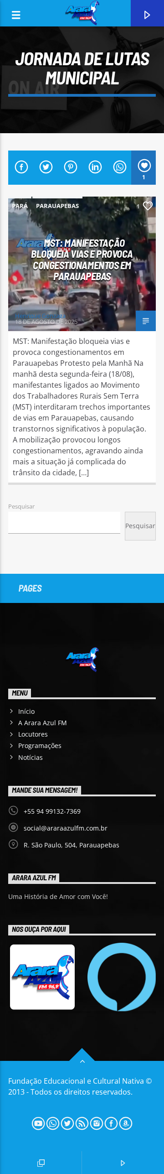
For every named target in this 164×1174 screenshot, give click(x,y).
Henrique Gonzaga (40, 316)
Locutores (33, 734)
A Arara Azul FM (42, 722)
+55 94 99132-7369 (52, 811)
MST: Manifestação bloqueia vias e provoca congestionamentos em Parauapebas (82, 259)
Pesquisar (21, 506)
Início (26, 711)
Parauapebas (57, 206)
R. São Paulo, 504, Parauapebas (71, 845)
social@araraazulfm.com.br (66, 828)
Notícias (30, 757)
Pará (20, 206)
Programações (40, 745)
